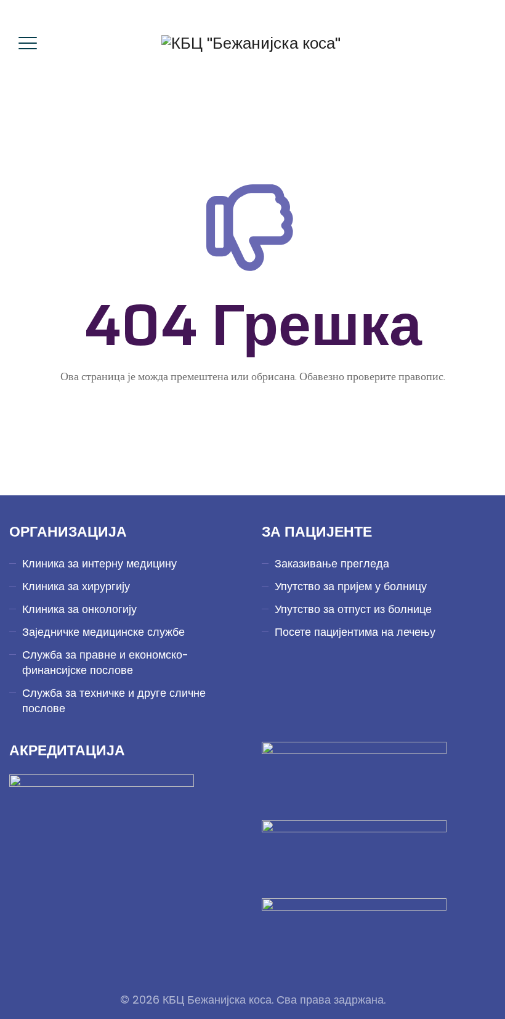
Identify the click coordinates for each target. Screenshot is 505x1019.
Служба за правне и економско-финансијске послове (105, 662)
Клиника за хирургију (76, 586)
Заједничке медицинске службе (103, 631)
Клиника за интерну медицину (99, 563)
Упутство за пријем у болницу (351, 586)
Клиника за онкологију (79, 609)
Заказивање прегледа (332, 563)
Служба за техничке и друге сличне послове (114, 700)
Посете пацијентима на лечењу (355, 631)
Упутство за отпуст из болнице (353, 609)
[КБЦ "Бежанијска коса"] (251, 43)
